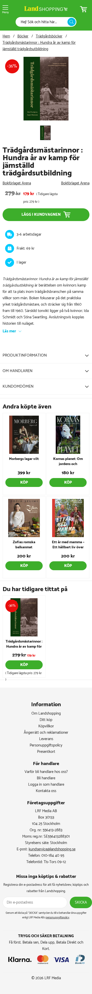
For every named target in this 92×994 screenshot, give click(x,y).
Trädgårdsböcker (49, 36)
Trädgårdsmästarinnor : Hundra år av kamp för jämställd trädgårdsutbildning (39, 45)
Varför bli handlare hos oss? (46, 772)
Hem (6, 36)
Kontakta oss (46, 791)
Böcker (22, 36)
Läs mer (9, 331)
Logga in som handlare (46, 784)
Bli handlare (46, 778)
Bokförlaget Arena (17, 183)
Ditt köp (46, 720)
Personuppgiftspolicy (46, 745)
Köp (24, 482)
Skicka (81, 902)
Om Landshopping (46, 713)
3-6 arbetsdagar (29, 234)
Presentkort (46, 751)
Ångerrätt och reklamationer (46, 732)
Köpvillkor (46, 726)
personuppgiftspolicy (57, 917)
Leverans (46, 739)
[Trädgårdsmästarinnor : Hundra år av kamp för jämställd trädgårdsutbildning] (46, 119)
